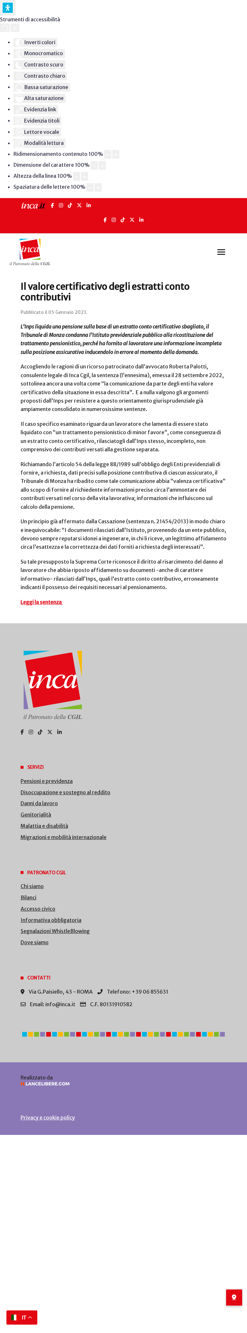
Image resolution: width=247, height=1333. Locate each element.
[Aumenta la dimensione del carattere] (102, 165)
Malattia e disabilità (44, 826)
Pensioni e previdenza (47, 781)
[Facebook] (52, 205)
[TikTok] (70, 205)
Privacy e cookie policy (48, 1117)
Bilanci (28, 897)
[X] (79, 205)
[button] (221, 251)
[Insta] (114, 220)
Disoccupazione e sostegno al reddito (65, 792)
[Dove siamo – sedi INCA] (234, 1297)
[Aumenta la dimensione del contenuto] (115, 154)
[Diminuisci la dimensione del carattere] (94, 165)
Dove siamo (35, 942)
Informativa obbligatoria (51, 920)
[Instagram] (61, 205)
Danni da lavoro (39, 803)
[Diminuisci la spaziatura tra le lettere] (90, 187)
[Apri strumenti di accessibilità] (7, 7)
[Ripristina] (5, 28)
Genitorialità (36, 814)
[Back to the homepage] (30, 251)
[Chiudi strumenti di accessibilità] (15, 28)
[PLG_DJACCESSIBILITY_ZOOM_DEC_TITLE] (107, 154)
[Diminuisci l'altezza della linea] (76, 176)
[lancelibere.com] (123, 1084)
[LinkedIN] (89, 205)
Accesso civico (38, 909)
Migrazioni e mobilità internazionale (63, 837)
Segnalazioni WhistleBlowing (55, 931)
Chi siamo (32, 886)
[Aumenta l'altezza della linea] (84, 176)
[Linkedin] (141, 220)
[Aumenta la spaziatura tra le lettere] (98, 187)
